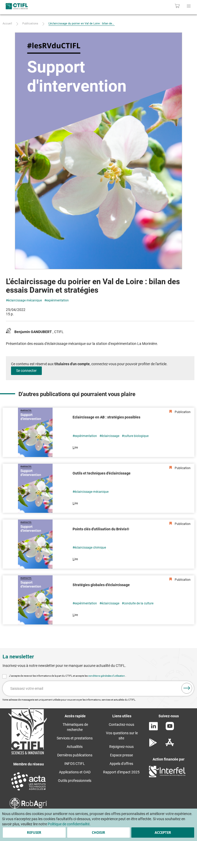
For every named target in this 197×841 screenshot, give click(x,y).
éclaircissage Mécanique (25, 300)
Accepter (163, 832)
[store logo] (41, 6)
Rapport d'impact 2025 (121, 772)
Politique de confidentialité (69, 824)
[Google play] (153, 746)
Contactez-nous (121, 724)
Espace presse (121, 755)
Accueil (7, 23)
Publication (182, 412)
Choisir (98, 832)
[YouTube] (170, 729)
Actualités (75, 747)
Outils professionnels (74, 781)
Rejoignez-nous (121, 747)
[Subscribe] (186, 688)
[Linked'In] (153, 729)
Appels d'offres (121, 764)
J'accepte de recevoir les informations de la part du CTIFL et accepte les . (67, 675)
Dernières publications (74, 755)
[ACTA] (28, 791)
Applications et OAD (75, 772)
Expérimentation (57, 300)
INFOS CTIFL (74, 764)
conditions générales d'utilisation (106, 675)
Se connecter (26, 371)
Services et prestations (75, 738)
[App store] (169, 746)
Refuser (34, 832)
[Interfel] (167, 776)
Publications (30, 23)
